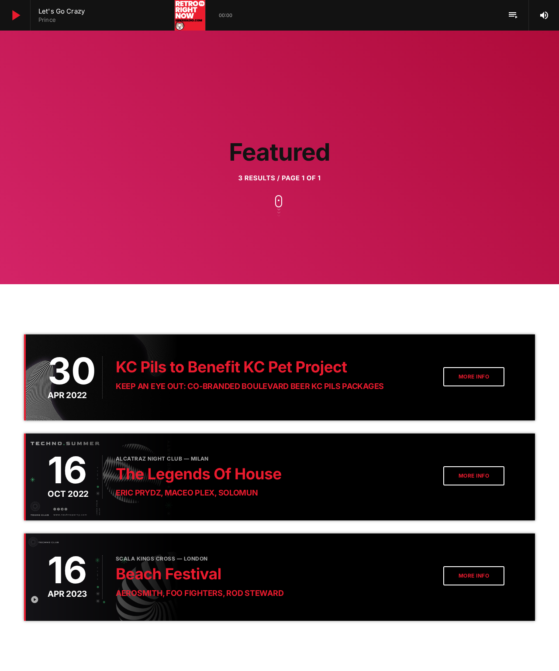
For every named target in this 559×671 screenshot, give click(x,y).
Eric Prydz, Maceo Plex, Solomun (187, 492)
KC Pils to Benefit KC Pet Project (231, 367)
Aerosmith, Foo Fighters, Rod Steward (199, 593)
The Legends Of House (199, 474)
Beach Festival (168, 574)
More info (474, 376)
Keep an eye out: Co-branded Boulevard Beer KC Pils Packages (250, 386)
